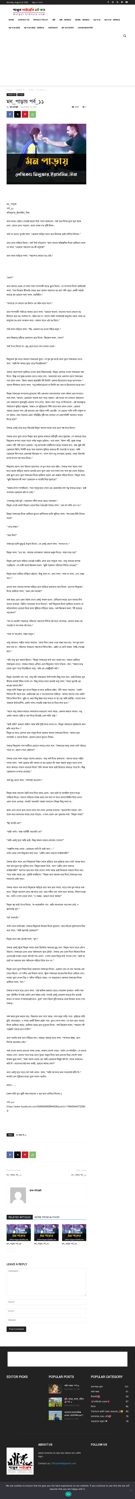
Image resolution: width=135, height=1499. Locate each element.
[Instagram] (113, 2)
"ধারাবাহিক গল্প (20, 89)
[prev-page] (9, 1250)
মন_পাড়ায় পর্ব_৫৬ (69, 1243)
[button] (124, 36)
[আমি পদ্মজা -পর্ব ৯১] (55, 1388)
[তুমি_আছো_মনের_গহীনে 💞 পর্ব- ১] (55, 1402)
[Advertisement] (67, 63)
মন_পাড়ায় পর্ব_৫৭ (41, 1243)
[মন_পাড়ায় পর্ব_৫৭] (46, 1232)
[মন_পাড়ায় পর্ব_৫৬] (74, 1232)
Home (9, 89)
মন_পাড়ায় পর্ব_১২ (78, 1174)
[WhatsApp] (32, 114)
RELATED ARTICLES (20, 1217)
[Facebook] (108, 2)
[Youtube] (126, 2)
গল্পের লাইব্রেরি (14, 107)
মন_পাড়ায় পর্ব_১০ (14, 1174)
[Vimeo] (122, 2)
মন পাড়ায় (30, 89)
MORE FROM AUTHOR (47, 1217)
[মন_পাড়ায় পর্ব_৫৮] (19, 1232)
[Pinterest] (25, 114)
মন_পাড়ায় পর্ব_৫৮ (14, 1243)
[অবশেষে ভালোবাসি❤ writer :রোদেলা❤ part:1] (55, 1415)
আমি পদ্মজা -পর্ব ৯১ (71, 1385)
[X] (117, 2)
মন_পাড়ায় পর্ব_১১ (21, 1135)
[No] (131, 1490)
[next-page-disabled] (14, 1250)
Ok (68, 1494)
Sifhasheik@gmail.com (63, 1463)
